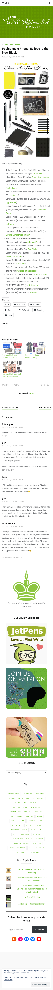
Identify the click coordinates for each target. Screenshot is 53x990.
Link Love (31, 821)
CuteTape (20, 263)
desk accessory (38, 798)
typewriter (40, 848)
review (11, 848)
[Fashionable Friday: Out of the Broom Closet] (12, 367)
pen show (36, 834)
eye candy (33, 803)
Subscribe (39, 929)
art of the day (13, 794)
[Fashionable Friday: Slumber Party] (35, 348)
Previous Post (10, 407)
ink (12, 816)
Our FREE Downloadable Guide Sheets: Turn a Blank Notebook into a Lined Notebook (32, 889)
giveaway (28, 812)
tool (30, 848)
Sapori (15, 195)
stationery (21, 848)
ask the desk (40, 794)
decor (20, 798)
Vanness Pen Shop (14, 256)
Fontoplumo (11, 188)
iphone (39, 816)
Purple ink (37, 843)
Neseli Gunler (9, 523)
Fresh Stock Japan (40, 177)
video (16, 852)
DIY (25, 803)
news (39, 825)
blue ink (11, 798)
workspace (35, 852)
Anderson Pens (33, 242)
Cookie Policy (8, 980)
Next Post (44, 407)
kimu (4, 477)
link (22, 821)
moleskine (29, 825)
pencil (15, 834)
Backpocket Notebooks (26, 271)
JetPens (10, 224)
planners (39, 839)
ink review (29, 816)
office (24, 830)
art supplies (27, 794)
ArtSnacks (33, 285)
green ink (38, 812)
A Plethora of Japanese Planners (32, 904)
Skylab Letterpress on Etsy (18, 235)
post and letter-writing (20, 843)
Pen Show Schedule (32, 897)
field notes (35, 807)
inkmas (19, 816)
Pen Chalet (33, 249)
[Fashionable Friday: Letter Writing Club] (12, 348)
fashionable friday (11, 385)
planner (29, 839)
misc (40, 821)
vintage (24, 852)
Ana (32, 393)
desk (28, 798)
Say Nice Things (39, 274)
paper (33, 830)
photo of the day (16, 839)
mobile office (17, 825)
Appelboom (11, 202)
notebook (15, 830)
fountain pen (15, 812)
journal (14, 821)
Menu (7, 3)
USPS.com (37, 173)
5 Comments (21, 57)
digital (18, 803)
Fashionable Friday (12, 44)
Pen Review (25, 834)
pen (40, 830)
